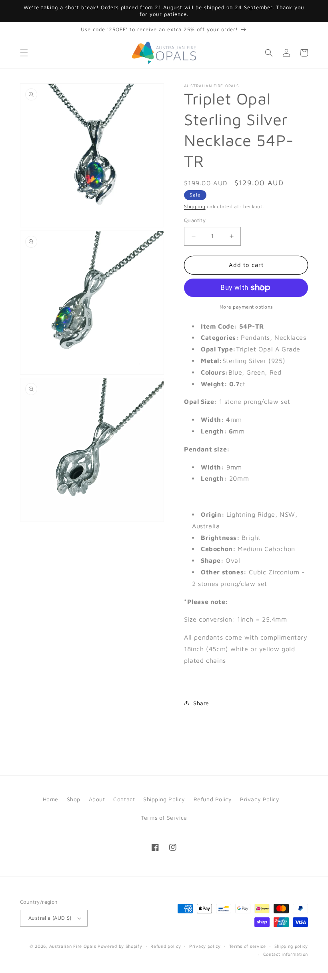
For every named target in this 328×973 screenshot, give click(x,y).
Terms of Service (164, 817)
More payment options (246, 307)
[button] (24, 53)
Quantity (195, 220)
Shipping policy (291, 946)
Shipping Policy (164, 799)
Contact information (285, 954)
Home (50, 799)
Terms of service (247, 946)
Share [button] (201, 703)
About (97, 799)
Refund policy (165, 946)
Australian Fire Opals (72, 946)
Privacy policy (205, 946)
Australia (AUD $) (50, 918)
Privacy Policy (259, 799)
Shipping (195, 206)
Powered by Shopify (120, 946)
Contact (124, 799)
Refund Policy (213, 799)
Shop (73, 799)
